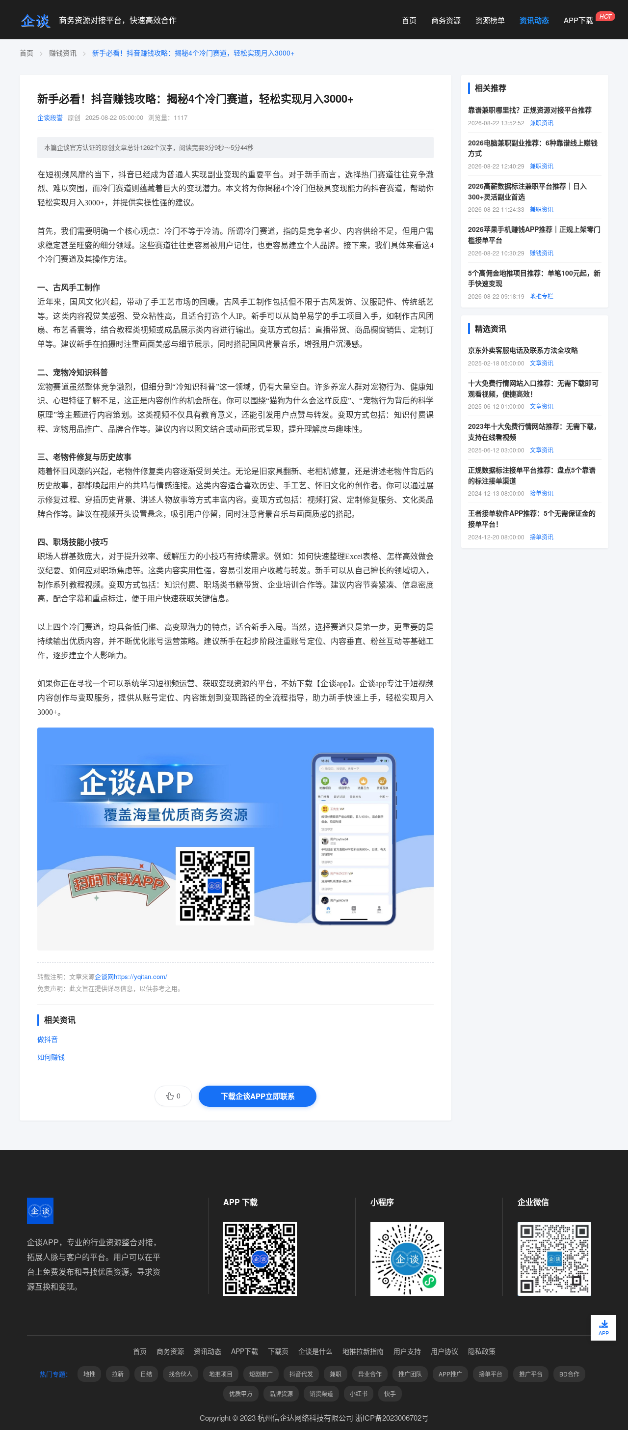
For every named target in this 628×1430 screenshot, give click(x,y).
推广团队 (410, 1374)
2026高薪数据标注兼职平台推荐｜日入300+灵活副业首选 (527, 190)
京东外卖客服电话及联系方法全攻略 (523, 350)
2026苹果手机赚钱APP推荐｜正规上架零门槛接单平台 (534, 234)
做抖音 (47, 1039)
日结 (146, 1374)
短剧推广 (261, 1374)
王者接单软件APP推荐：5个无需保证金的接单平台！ (532, 518)
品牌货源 (281, 1393)
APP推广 (450, 1374)
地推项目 (221, 1374)
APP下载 (578, 20)
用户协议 (444, 1351)
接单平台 (490, 1374)
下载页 (278, 1351)
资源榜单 (490, 20)
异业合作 (370, 1374)
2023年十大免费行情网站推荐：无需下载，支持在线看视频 (534, 431)
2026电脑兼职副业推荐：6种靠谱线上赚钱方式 (533, 147)
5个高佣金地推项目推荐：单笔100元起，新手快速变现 (534, 277)
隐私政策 (482, 1351)
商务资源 (446, 20)
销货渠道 (321, 1393)
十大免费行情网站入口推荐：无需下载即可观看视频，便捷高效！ (533, 388)
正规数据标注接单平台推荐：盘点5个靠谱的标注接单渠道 (532, 474)
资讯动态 (534, 20)
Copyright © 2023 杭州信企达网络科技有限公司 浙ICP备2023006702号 (314, 1417)
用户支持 (407, 1351)
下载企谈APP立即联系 (258, 1096)
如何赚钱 (51, 1057)
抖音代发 (301, 1374)
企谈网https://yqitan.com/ (131, 976)
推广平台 (531, 1374)
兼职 (335, 1374)
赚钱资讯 (63, 52)
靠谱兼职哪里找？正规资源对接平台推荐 (530, 109)
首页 (409, 20)
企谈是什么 (315, 1351)
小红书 (358, 1393)
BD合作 (569, 1374)
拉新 (118, 1374)
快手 (390, 1393)
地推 (89, 1374)
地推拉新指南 (363, 1351)
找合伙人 (180, 1374)
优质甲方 (241, 1393)
